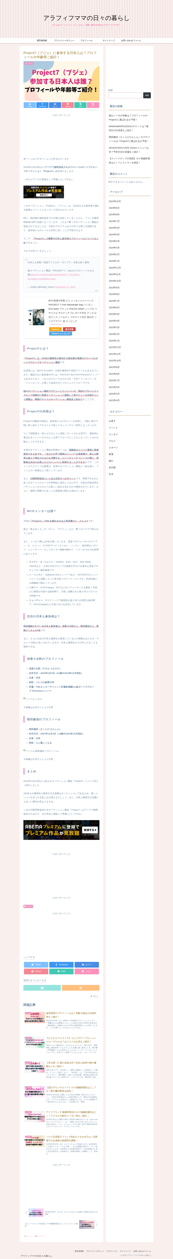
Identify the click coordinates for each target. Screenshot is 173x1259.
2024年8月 (114, 214)
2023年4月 (114, 321)
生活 (111, 474)
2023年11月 (115, 274)
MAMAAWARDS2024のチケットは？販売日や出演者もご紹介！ (129, 128)
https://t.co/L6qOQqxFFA (42, 274)
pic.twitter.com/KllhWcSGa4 (42, 279)
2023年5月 (114, 314)
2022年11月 (115, 354)
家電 (111, 454)
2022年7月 (114, 380)
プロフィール (112, 1251)
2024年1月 (114, 261)
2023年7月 (114, 301)
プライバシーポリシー (95, 1251)
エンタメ (29, 906)
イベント (113, 427)
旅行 (111, 461)
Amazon (55, 329)
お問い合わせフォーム (142, 1251)
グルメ (112, 441)
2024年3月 (114, 248)
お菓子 (112, 421)
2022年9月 (114, 367)
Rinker (59, 324)
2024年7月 (114, 221)
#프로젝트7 (74, 274)
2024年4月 (114, 241)
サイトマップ (125, 1251)
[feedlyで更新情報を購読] (42, 988)
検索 (110, 90)
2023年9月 (114, 287)
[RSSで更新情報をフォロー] (80, 988)
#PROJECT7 (61, 274)
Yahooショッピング (60, 333)
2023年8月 (114, 294)
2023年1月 (114, 340)
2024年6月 (114, 228)
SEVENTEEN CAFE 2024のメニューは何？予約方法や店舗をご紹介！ (129, 150)
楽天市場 (69, 329)
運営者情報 (79, 1251)
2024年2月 (114, 254)
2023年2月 (114, 334)
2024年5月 (114, 234)
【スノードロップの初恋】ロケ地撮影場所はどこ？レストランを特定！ (129, 160)
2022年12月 (115, 347)
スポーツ (113, 447)
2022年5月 (114, 394)
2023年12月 (115, 267)
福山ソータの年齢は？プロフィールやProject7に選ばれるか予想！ (128, 117)
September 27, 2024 (65, 287)
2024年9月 (114, 208)
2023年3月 (114, 327)
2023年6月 (114, 307)
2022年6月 (114, 387)
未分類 (112, 467)
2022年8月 (114, 374)
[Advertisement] (61, 135)
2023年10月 (115, 281)
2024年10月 (115, 201)
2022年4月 (114, 400)
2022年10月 (115, 360)
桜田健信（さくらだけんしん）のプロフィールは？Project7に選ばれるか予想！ (129, 139)
